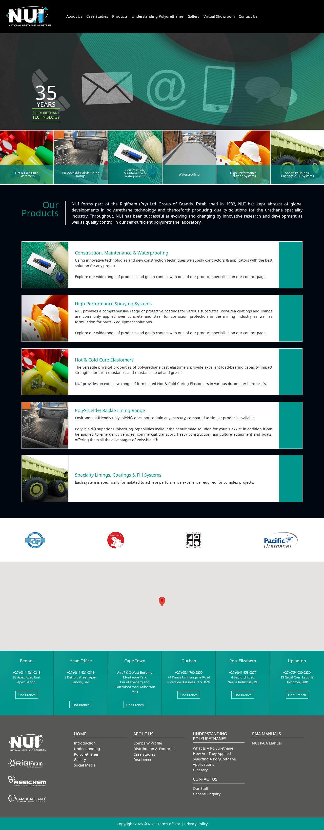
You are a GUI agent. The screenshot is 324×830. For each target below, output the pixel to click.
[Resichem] (27, 780)
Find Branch (27, 695)
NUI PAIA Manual (267, 743)
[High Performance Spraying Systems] (243, 157)
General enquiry (206, 794)
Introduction (85, 743)
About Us (74, 16)
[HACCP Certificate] (193, 540)
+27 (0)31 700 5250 (188, 672)
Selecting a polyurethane (214, 759)
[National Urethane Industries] (27, 742)
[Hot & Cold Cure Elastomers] (26, 157)
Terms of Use (169, 823)
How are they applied (212, 753)
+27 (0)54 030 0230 (297, 672)
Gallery (193, 16)
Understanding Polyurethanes (158, 16)
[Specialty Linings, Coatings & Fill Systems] (297, 157)
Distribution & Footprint (154, 748)
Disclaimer (142, 759)
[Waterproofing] (189, 157)
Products (120, 16)
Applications (203, 764)
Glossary (200, 770)
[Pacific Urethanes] (281, 540)
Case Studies (97, 16)
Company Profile (147, 743)
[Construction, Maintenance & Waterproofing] (135, 157)
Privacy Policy (196, 823)
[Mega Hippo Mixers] (115, 540)
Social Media (85, 765)
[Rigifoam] (27, 763)
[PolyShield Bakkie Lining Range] (81, 157)
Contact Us (248, 16)
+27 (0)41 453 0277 (242, 672)
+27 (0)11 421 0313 (26, 672)
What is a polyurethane (213, 748)
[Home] (29, 16)
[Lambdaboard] (27, 798)
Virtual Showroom (219, 16)
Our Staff (200, 788)
